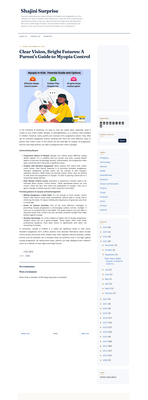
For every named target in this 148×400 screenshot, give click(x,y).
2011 (105, 351)
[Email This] (25, 252)
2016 (105, 327)
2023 (105, 241)
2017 (105, 323)
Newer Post (25, 334)
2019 (105, 313)
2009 (105, 360)
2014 (105, 337)
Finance (103, 188)
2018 (105, 318)
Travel (102, 192)
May (107, 279)
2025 (105, 232)
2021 (105, 304)
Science (103, 210)
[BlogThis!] (26, 252)
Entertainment (106, 175)
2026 (105, 227)
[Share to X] (28, 252)
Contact (103, 205)
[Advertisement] (113, 78)
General (103, 166)
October (109, 250)
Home (55, 334)
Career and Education (109, 184)
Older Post (85, 334)
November (110, 245)
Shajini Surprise (39, 11)
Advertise (48, 36)
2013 (105, 341)
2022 (105, 299)
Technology (105, 162)
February (109, 293)
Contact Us (35, 36)
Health (28, 256)
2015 (105, 332)
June (107, 274)
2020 (105, 308)
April (107, 284)
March (108, 288)
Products (104, 197)
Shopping (104, 158)
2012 (105, 346)
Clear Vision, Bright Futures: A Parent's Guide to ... (114, 261)
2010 (105, 355)
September (110, 255)
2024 (105, 237)
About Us (23, 36)
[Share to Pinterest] (32, 252)
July (107, 270)
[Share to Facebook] (30, 252)
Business (104, 179)
